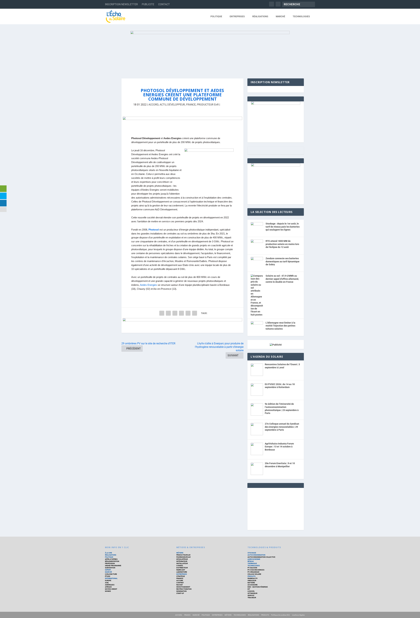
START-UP (180, 593)
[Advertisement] (275, 508)
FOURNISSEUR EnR (183, 557)
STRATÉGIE (180, 576)
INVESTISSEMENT (183, 587)
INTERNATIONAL (111, 578)
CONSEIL (179, 565)
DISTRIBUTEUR (182, 568)
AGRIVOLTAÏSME (254, 559)
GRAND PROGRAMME (113, 565)
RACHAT (179, 585)
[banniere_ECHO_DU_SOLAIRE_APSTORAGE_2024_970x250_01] (210, 51)
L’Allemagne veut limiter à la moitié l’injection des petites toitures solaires (280, 325)
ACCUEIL (178, 615)
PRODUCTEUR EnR (208, 104)
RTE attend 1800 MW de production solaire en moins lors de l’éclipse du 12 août (282, 244)
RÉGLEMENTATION (112, 561)
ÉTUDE (107, 576)
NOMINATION (181, 591)
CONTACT (164, 4)
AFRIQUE (108, 587)
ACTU (163, 104)
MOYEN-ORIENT (111, 589)
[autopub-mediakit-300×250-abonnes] (275, 165)
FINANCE (179, 578)
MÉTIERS (179, 553)
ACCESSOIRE (253, 585)
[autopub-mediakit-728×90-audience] (182, 124)
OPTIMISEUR (252, 593)
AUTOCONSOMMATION (256, 555)
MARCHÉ (280, 16)
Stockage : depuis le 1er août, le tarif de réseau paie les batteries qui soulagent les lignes (283, 226)
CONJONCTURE (111, 574)
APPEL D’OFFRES (111, 559)
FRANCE (191, 104)
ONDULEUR (252, 580)
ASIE (107, 583)
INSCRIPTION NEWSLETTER (121, 4)
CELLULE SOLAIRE (254, 574)
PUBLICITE (148, 4)
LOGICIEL (251, 591)
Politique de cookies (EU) (280, 615)
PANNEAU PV (253, 578)
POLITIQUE (216, 16)
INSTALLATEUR (182, 563)
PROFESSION (110, 563)
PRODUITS (251, 576)
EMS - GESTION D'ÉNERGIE (258, 587)
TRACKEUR (252, 597)
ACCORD (153, 104)
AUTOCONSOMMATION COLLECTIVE (261, 557)
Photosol (153, 229)
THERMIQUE (252, 563)
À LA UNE (108, 553)
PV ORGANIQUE (253, 572)
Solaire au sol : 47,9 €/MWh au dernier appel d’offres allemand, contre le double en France (282, 278)
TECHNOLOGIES (301, 16)
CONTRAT (180, 583)
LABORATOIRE (181, 572)
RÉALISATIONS (260, 16)
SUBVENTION (110, 568)
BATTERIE (251, 583)
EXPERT (108, 570)
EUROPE (108, 580)
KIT (249, 589)
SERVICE (251, 595)
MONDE (108, 591)
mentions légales (298, 615)
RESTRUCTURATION (183, 589)
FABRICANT (180, 570)
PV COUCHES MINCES (256, 570)
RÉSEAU (251, 561)
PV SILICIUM (252, 568)
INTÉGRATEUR (181, 561)
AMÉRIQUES (109, 585)
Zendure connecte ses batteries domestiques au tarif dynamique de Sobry (282, 261)
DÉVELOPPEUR (176, 104)
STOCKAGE (252, 553)
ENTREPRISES (237, 16)
